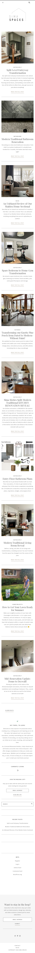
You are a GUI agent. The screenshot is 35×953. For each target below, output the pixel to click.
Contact (17, 945)
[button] (3, 2)
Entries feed (17, 867)
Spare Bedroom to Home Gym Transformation (17, 272)
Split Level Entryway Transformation (17, 71)
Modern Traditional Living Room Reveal (17, 544)
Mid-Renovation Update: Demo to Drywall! (17, 680)
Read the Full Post (17, 91)
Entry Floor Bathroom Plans (17, 478)
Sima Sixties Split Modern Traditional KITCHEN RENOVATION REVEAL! (17, 402)
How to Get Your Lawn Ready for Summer (17, 609)
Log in (17, 864)
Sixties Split (17, 67)
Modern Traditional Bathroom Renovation (17, 140)
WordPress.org (17, 874)
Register (17, 861)
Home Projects (17, 604)
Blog (17, 201)
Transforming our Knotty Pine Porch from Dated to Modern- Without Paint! (17, 335)
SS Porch (17, 329)
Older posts (9, 710)
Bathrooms (17, 136)
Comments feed (17, 871)
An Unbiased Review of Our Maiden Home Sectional (17, 205)
